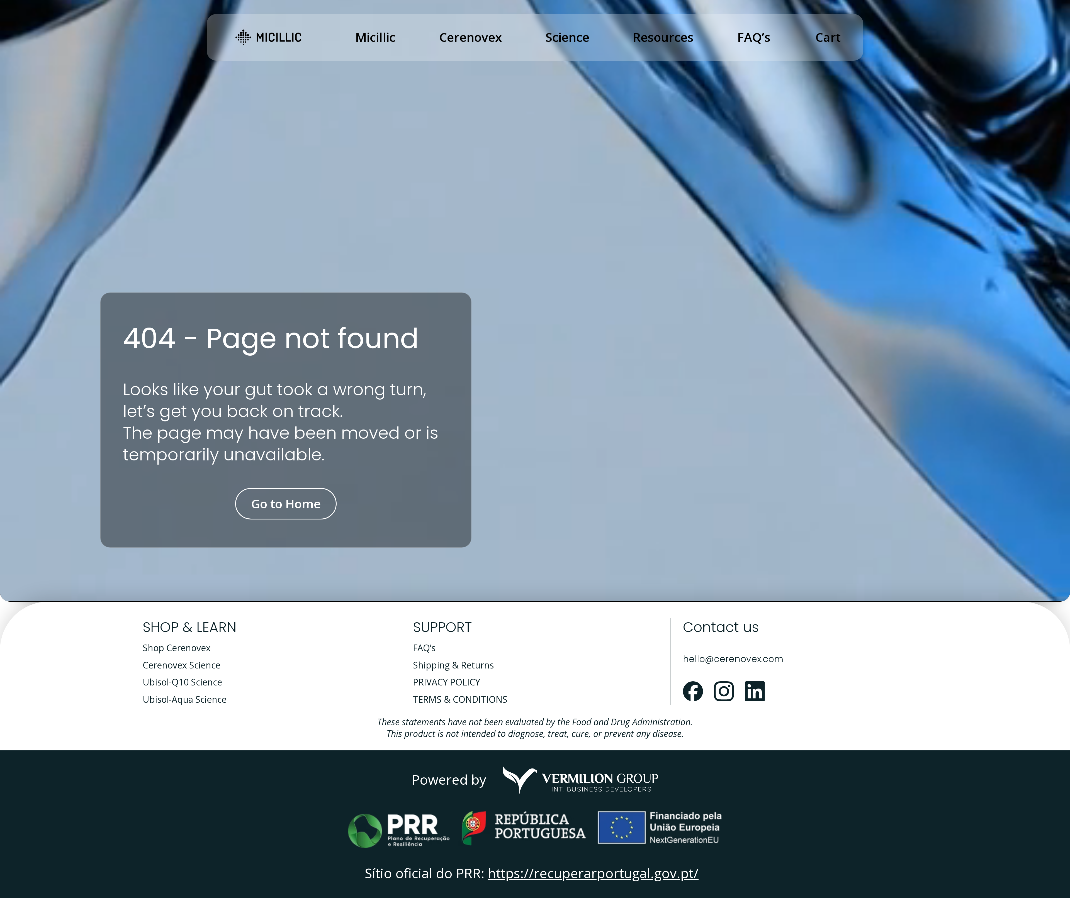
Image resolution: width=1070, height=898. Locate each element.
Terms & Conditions (460, 699)
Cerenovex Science (181, 665)
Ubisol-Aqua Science (185, 699)
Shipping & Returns (453, 665)
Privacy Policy (446, 682)
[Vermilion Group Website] (580, 780)
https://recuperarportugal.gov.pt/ (593, 873)
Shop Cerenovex (177, 648)
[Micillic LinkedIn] (755, 691)
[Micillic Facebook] (693, 691)
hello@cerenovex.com (733, 659)
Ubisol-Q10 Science (182, 682)
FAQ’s (424, 648)
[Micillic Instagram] (724, 691)
